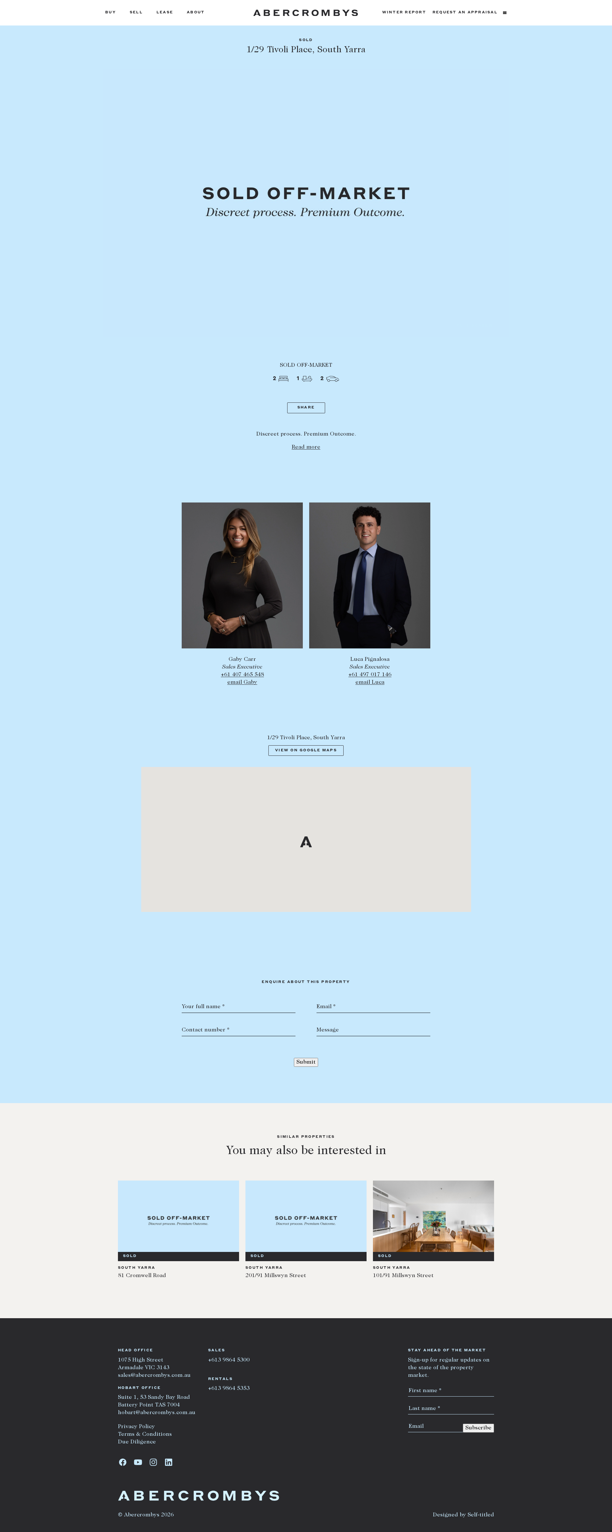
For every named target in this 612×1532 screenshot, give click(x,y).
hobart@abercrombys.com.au (156, 1413)
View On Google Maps (306, 750)
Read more (306, 447)
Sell (136, 12)
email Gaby (242, 682)
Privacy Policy (136, 1427)
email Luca (369, 682)
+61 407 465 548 (242, 675)
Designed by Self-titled (463, 1515)
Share (306, 407)
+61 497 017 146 (369, 675)
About (196, 12)
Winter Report (404, 12)
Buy (110, 12)
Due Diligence (137, 1442)
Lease (165, 12)
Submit (306, 1062)
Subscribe (478, 1428)
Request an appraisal (465, 12)
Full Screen (474, 326)
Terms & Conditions (145, 1434)
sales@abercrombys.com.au (154, 1375)
